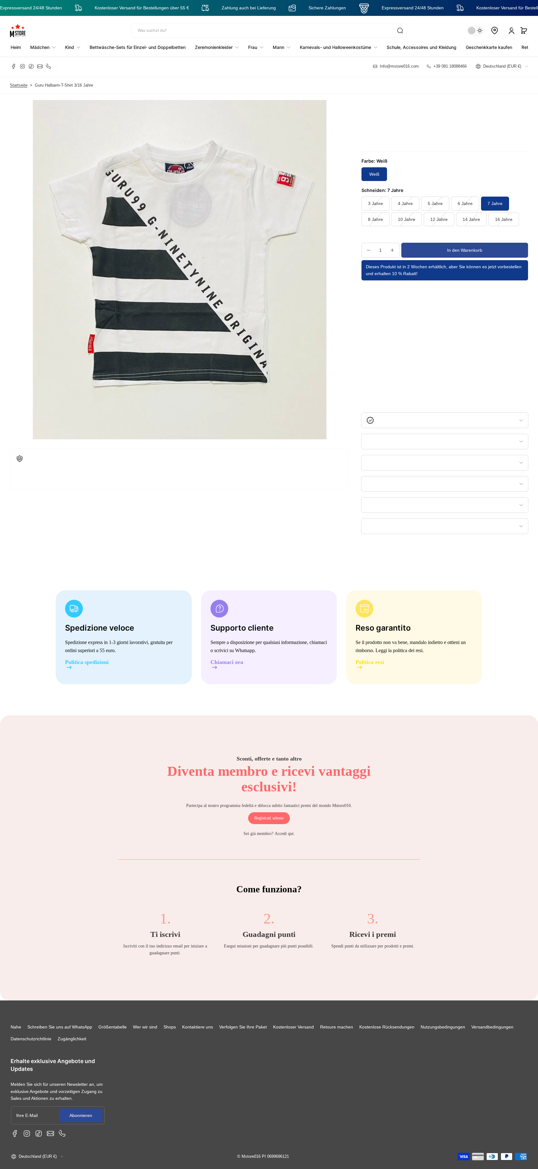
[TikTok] (31, 66)
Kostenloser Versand (293, 1026)
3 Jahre (375, 203)
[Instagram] (22, 66)
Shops (169, 1026)
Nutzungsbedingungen (443, 1026)
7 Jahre (495, 203)
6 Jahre (465, 203)
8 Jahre (375, 219)
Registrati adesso (269, 818)
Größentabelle (112, 1026)
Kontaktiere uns (197, 1026)
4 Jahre (405, 203)
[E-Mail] (40, 66)
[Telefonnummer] (48, 66)
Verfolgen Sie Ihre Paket (243, 1026)
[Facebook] (13, 66)
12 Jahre (439, 219)
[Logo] (18, 30)
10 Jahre (406, 219)
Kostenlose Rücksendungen (386, 1026)
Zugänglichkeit (72, 1038)
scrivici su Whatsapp (234, 650)
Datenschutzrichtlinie (31, 1038)
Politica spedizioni (87, 662)
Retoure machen (336, 1026)
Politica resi (370, 662)
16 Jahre (503, 219)
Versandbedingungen (492, 1026)
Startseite (18, 85)
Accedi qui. (285, 833)
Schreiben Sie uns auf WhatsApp (59, 1026)
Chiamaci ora (226, 662)
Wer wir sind (145, 1026)
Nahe (16, 1026)
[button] (523, 30)
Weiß (374, 174)
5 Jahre (435, 203)
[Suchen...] (400, 31)
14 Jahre (471, 219)
